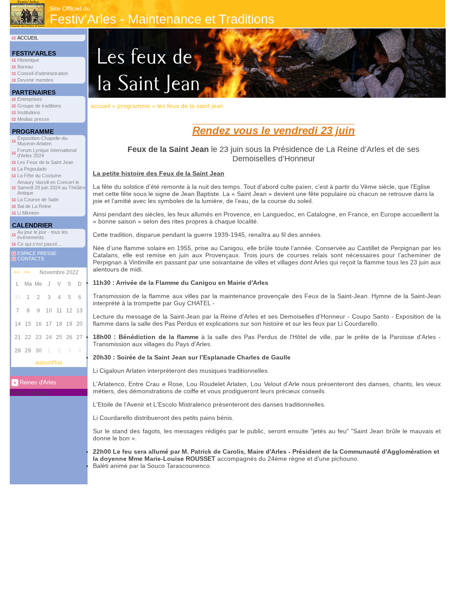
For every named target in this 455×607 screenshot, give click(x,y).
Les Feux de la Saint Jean (45, 162)
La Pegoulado (32, 169)
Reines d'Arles (38, 382)
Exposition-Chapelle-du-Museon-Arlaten (43, 141)
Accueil (100, 105)
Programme (133, 105)
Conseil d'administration (42, 73)
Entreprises (29, 99)
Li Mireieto (28, 213)
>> (27, 272)
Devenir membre (35, 80)
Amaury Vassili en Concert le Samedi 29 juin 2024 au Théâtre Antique (51, 188)
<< (16, 272)
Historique (28, 60)
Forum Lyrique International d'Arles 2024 (46, 153)
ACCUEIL (27, 37)
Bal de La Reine (34, 206)
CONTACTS (30, 258)
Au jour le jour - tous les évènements (42, 234)
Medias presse (33, 119)
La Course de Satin (38, 199)
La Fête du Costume (39, 175)
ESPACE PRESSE (36, 253)
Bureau (25, 66)
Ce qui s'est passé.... (40, 244)
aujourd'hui (48, 362)
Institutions (28, 112)
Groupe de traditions (39, 105)
